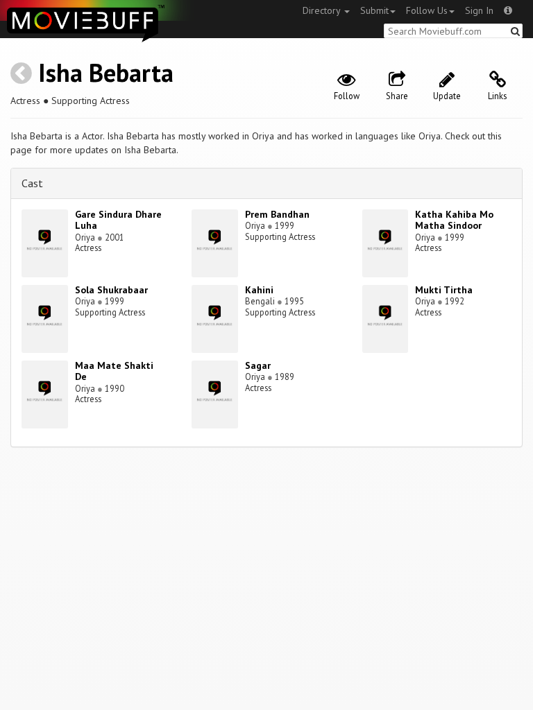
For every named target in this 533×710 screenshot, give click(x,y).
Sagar (258, 365)
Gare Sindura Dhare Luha (118, 220)
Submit (374, 10)
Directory (323, 10)
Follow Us (427, 10)
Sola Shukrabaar (111, 290)
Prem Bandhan (277, 214)
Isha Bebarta (106, 72)
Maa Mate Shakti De (114, 371)
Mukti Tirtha (444, 290)
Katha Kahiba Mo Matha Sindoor (454, 220)
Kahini (259, 290)
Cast (32, 183)
